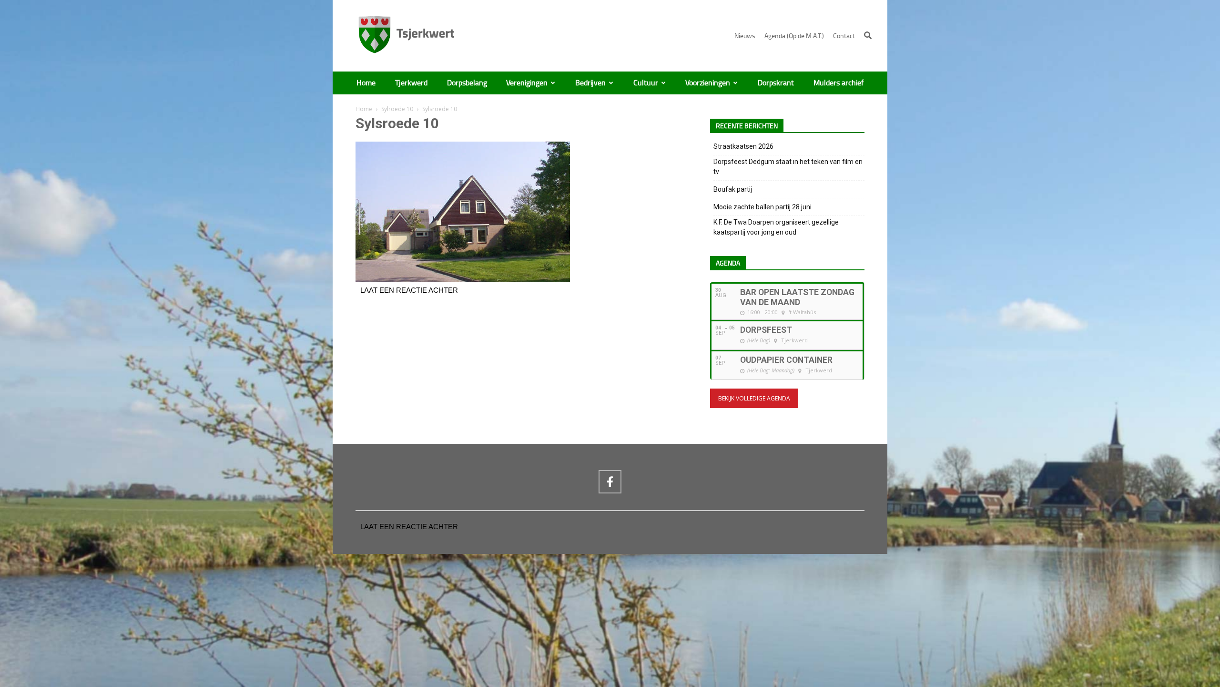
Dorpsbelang (467, 83)
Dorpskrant (776, 83)
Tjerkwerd (411, 83)
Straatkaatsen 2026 (743, 146)
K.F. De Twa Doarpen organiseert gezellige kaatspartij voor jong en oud (776, 227)
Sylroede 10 (397, 109)
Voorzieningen (707, 83)
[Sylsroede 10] (463, 280)
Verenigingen (527, 83)
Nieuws (744, 36)
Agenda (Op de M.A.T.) (794, 36)
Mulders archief (838, 83)
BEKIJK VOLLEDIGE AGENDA (754, 398)
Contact (844, 36)
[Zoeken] (868, 35)
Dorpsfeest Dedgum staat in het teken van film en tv (788, 166)
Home (366, 83)
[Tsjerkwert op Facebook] (610, 481)
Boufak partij (732, 189)
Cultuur (645, 83)
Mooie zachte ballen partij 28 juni (762, 207)
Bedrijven (590, 83)
